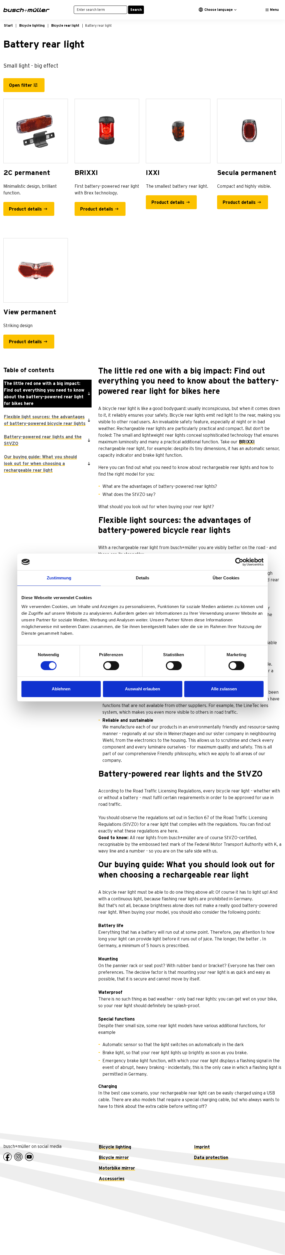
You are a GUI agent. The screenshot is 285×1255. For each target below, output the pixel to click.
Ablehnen (61, 688)
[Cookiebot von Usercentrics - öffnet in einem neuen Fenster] (239, 562)
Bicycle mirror (114, 1157)
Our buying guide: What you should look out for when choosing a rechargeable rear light (40, 464)
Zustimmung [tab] (59, 577)
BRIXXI (247, 442)
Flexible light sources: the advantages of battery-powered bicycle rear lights (44, 420)
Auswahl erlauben (142, 688)
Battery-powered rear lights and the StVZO (43, 440)
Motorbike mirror (117, 1168)
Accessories (111, 1179)
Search (136, 9)
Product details (25, 209)
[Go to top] (268, 1238)
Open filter (20, 85)
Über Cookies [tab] (226, 577)
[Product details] (36, 131)
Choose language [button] (218, 9)
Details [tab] (142, 577)
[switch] (111, 665)
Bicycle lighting (115, 1147)
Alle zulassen (224, 688)
